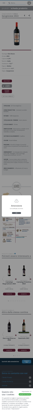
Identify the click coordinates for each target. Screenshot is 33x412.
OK (16, 213)
